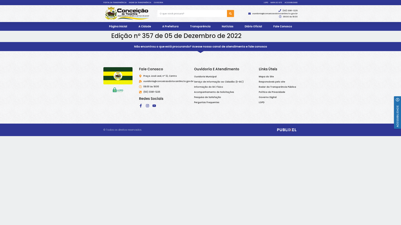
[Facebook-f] (141, 106)
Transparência (200, 26)
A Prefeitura (170, 26)
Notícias (227, 26)
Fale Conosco (282, 26)
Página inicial (118, 26)
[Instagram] (147, 106)
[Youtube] (154, 106)
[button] (397, 112)
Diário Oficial (253, 26)
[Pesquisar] (230, 13)
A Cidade (144, 26)
